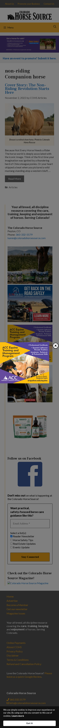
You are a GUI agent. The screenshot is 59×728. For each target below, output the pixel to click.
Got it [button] (29, 723)
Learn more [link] (18, 716)
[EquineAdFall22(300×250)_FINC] (24, 382)
